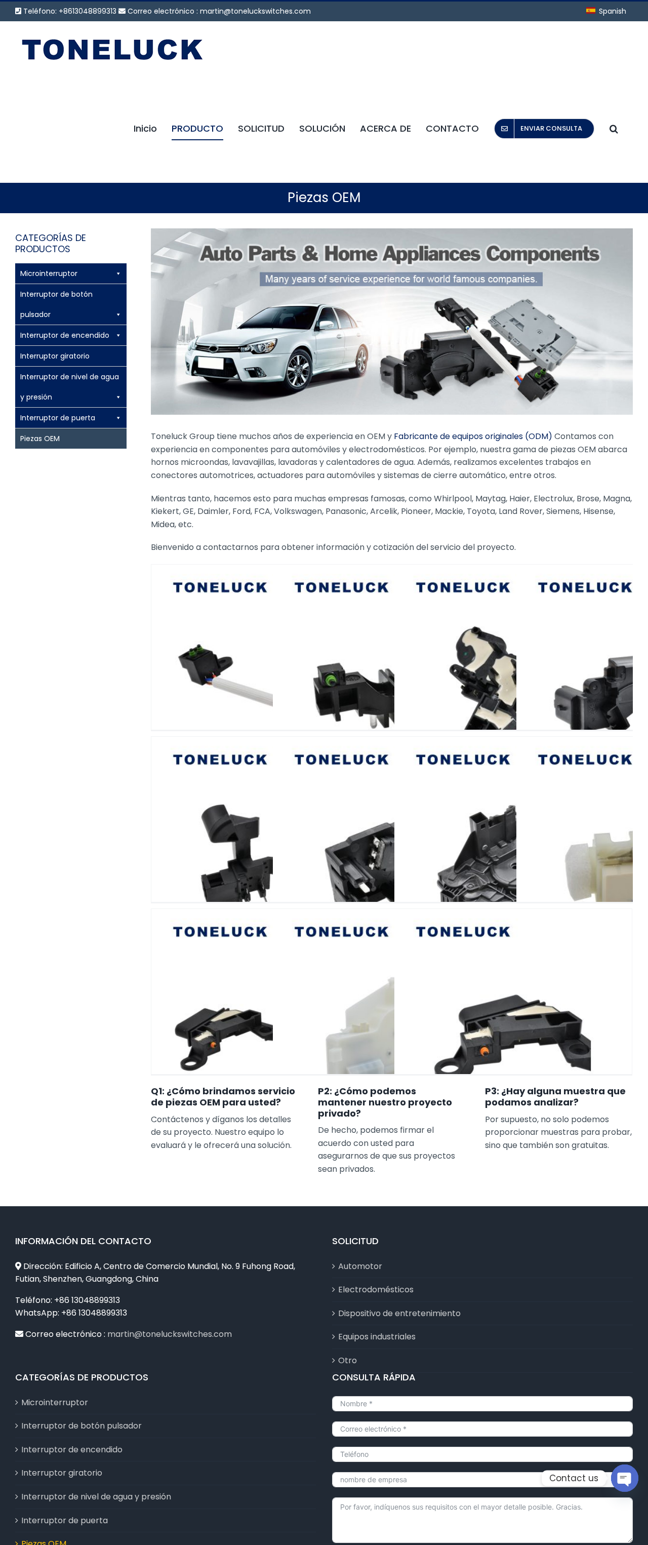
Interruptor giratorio (55, 356)
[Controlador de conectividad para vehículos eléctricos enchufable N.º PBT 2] (270, 855)
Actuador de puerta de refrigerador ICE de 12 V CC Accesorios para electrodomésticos (392, 1015)
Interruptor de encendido (64, 335)
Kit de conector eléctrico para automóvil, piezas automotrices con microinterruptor (513, 1015)
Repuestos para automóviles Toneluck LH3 (513, 847)
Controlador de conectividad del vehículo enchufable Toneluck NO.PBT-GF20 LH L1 (513, 670)
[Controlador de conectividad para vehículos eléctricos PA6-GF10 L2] (391, 855)
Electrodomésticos (376, 1289)
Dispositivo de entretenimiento (399, 1313)
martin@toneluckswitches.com (255, 11)
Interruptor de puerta (57, 418)
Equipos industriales (377, 1336)
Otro (347, 1360)
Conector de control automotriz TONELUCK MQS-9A (270, 670)
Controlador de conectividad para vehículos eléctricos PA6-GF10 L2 (392, 843)
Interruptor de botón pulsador (56, 304)
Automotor (360, 1266)
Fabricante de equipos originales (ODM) (473, 436)
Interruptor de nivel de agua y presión (69, 387)
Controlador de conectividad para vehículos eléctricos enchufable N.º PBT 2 (270, 843)
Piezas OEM (40, 438)
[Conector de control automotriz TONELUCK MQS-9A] (270, 683)
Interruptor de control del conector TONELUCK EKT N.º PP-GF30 (392, 670)
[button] (614, 128)
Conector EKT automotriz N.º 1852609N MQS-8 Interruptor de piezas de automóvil (270, 1015)
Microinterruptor (48, 273)
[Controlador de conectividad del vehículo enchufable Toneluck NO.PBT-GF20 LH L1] (513, 683)
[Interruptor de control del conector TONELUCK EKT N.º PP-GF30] (391, 683)
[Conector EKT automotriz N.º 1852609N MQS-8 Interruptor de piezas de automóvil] (270, 1027)
